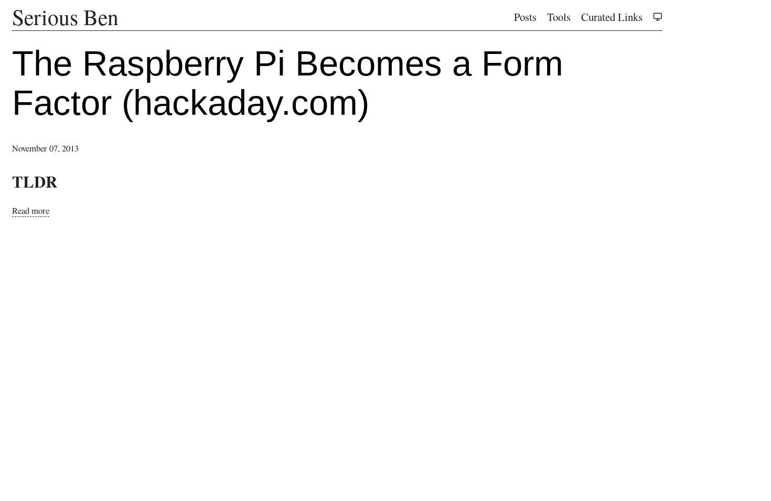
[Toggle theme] (657, 16)
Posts (525, 16)
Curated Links (611, 16)
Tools (559, 16)
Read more (30, 210)
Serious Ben (65, 16)
